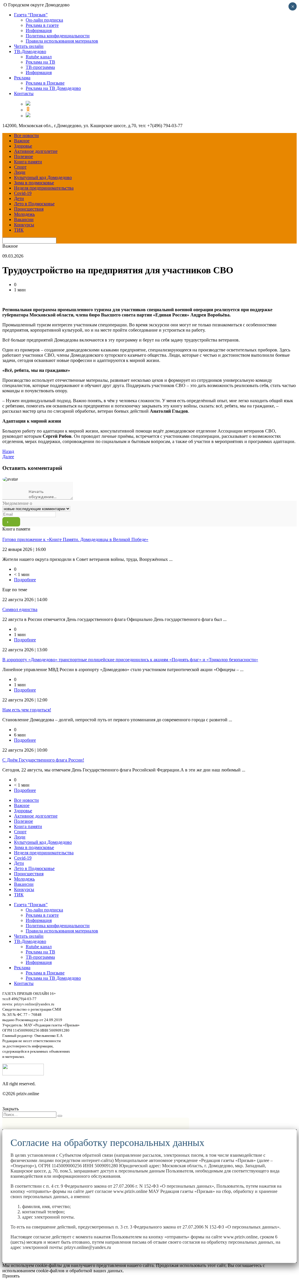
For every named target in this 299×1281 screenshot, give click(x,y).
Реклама (22, 77)
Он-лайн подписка (44, 20)
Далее (8, 456)
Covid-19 (23, 193)
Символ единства (19, 609)
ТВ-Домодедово (30, 51)
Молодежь (24, 214)
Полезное (23, 156)
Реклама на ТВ (40, 62)
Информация (39, 30)
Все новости (26, 135)
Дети (19, 198)
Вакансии (24, 219)
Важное (21, 140)
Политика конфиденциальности (58, 35)
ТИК (19, 230)
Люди (19, 172)
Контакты (24, 93)
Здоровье (23, 146)
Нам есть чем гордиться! (26, 709)
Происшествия (29, 208)
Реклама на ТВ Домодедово (53, 88)
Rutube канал (39, 56)
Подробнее (25, 579)
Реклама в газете (42, 25)
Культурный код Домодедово (43, 177)
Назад (8, 451)
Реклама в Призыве (45, 82)
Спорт (20, 166)
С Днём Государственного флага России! (43, 759)
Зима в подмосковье (34, 182)
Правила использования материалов (62, 40)
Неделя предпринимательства (44, 188)
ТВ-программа (40, 67)
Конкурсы (24, 224)
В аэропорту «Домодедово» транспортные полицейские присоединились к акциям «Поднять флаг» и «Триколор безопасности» (130, 659)
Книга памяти (28, 161)
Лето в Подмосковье (34, 203)
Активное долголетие (36, 151)
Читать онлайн (29, 46)
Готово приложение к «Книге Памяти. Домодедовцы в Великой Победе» (75, 539)
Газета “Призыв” (31, 14)
